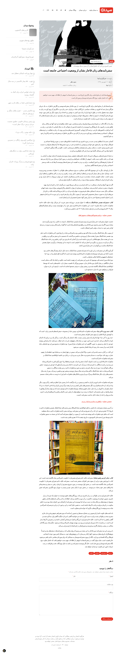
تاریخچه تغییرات (56, 645)
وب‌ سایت (110, 584)
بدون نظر (73, 82)
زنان (110, 553)
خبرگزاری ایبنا (102, 78)
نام (74, 576)
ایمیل (111, 576)
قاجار (96, 553)
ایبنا (107, 85)
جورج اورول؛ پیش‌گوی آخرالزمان (22, 57)
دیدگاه (110, 592)
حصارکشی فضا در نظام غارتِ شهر (20, 103)
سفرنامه (103, 553)
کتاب (91, 553)
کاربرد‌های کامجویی (21, 30)
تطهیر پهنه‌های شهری (26, 40)
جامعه (112, 61)
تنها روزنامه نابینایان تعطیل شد (22, 73)
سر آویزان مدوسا (28, 49)
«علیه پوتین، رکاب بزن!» (23, 132)
